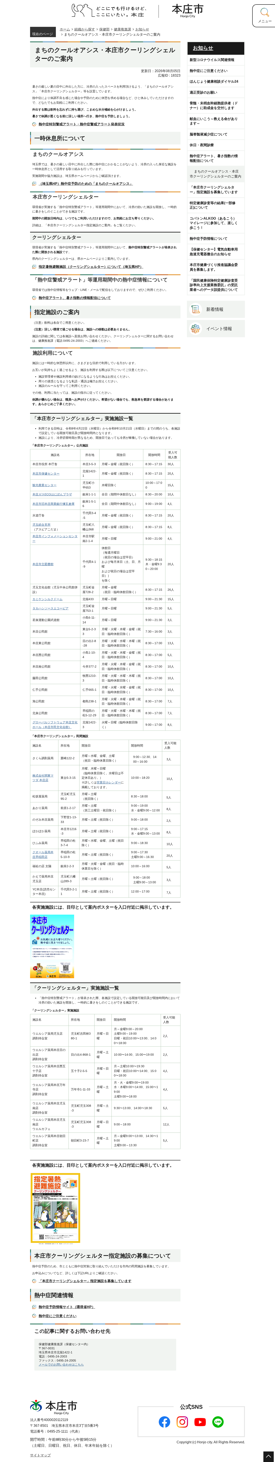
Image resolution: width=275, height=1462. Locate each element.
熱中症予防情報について (209, 238)
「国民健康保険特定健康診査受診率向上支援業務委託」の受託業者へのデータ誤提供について (214, 285)
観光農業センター (44, 485)
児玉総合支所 (41, 524)
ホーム (65, 29)
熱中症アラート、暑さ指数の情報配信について (75, 298)
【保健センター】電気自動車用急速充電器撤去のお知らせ (214, 251)
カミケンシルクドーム (47, 599)
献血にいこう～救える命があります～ (214, 121)
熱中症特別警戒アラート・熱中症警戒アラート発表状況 (82, 124)
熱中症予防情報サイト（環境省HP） (67, 1307)
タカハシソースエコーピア (50, 608)
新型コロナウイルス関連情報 (212, 60)
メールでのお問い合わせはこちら (61, 1364)
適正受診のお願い (203, 92)
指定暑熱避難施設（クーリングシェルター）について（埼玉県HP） (91, 267)
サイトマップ (40, 1455)
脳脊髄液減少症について (209, 134)
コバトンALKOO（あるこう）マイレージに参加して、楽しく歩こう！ (214, 223)
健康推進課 (122, 29)
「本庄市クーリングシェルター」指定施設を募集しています (85, 1281)
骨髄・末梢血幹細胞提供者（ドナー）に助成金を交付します (214, 105)
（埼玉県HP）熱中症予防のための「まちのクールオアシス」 (86, 183)
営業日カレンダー (109, 782)
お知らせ (142, 29)
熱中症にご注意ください (57, 1316)
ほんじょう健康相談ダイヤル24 (214, 81)
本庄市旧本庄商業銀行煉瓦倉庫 (53, 504)
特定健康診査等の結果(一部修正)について (212, 205)
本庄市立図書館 (42, 564)
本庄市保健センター (46, 473)
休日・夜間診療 (202, 145)
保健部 (104, 29)
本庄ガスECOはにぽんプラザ (52, 494)
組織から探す (84, 29)
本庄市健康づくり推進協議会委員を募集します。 (214, 267)
